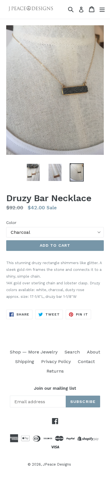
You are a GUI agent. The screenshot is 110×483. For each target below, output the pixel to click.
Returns (55, 371)
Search (72, 352)
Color (11, 222)
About (93, 352)
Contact (86, 361)
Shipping (24, 361)
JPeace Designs (57, 464)
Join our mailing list (55, 388)
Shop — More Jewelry (34, 352)
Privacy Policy (56, 361)
